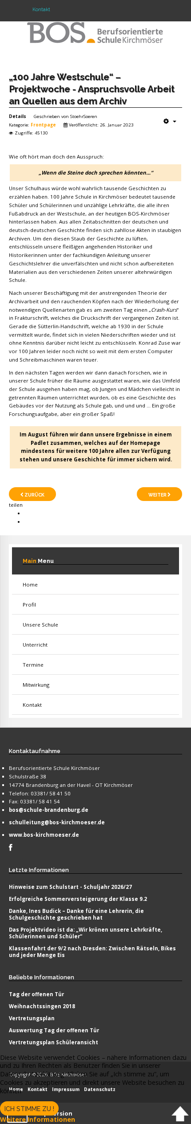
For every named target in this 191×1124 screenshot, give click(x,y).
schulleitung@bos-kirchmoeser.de (57, 822)
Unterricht (35, 644)
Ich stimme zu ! (29, 1108)
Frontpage (43, 125)
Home (30, 584)
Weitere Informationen (37, 1119)
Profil (29, 604)
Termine (33, 664)
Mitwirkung (36, 684)
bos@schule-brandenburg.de (48, 809)
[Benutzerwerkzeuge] (169, 121)
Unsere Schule (40, 624)
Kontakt (32, 704)
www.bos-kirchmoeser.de (44, 834)
